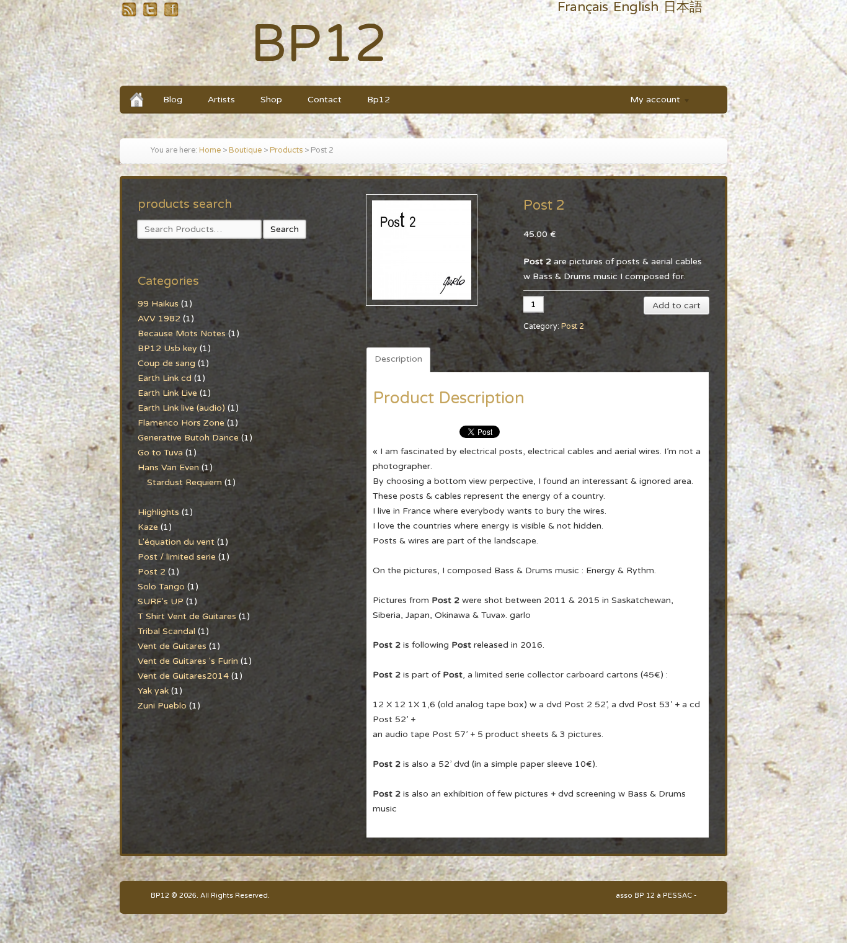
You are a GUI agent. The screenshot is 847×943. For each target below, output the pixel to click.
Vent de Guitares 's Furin (188, 661)
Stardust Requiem (184, 482)
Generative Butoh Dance (188, 437)
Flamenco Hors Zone (181, 423)
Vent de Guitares (172, 646)
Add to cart (676, 305)
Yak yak (153, 691)
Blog (172, 99)
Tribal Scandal (166, 631)
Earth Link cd (165, 378)
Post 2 (572, 326)
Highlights (158, 512)
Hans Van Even (168, 467)
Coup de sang (166, 363)
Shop (271, 99)
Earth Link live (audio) (181, 408)
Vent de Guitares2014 (183, 676)
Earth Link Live (167, 393)
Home (210, 150)
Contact (325, 99)
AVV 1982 (159, 318)
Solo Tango (161, 586)
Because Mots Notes (182, 333)
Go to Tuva (160, 452)
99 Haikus (158, 303)
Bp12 (378, 99)
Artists (221, 99)
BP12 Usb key (167, 348)
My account (649, 101)
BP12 (319, 44)
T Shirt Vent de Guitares (187, 616)
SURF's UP (161, 601)
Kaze (148, 527)
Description (398, 359)
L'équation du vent (176, 542)
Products (286, 150)
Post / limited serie (177, 557)
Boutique (245, 150)
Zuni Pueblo (162, 705)
